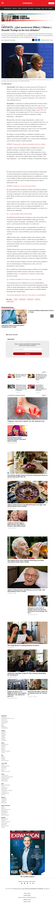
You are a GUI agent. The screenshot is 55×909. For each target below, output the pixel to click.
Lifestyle (3, 813)
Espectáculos (4, 744)
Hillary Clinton (22, 299)
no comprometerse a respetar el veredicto (29, 274)
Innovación (4, 791)
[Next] (52, 316)
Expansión (4, 715)
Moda (2, 748)
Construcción (4, 775)
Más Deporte (4, 812)
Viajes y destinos (5, 821)
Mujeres (50, 8)
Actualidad (4, 798)
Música (3, 770)
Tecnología (37, 8)
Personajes (4, 823)
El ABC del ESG (5, 793)
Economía (24, 8)
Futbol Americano (5, 809)
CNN (28, 202)
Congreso (3, 734)
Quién (2, 743)
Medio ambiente (5, 785)
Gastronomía (4, 819)
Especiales (4, 802)
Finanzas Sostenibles (6, 790)
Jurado (3, 827)
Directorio (27, 901)
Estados (3, 737)
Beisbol (3, 808)
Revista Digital (51, 3)
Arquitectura (4, 779)
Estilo (2, 764)
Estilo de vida (5, 760)
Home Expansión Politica (7, 718)
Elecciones (37, 299)
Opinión (3, 25)
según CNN (40, 110)
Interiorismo (4, 781)
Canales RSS (27, 899)
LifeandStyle (4, 727)
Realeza (3, 745)
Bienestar (3, 824)
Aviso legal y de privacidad (27, 897)
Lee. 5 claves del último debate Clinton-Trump (19, 214)
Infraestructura (5, 778)
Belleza (3, 749)
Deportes (3, 767)
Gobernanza (4, 787)
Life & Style (4, 763)
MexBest (3, 817)
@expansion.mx (27, 883)
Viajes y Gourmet (5, 751)
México (3, 733)
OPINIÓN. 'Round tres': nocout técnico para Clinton (21, 186)
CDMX (3, 736)
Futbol (3, 806)
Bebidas (3, 820)
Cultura (3, 752)
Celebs (3, 759)
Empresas (14, 8)
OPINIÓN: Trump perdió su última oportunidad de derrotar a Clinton (26, 144)
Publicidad (27, 893)
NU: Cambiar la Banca (27, 876)
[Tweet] (33, 40)
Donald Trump (30, 299)
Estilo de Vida (5, 825)
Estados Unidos (10, 301)
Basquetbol (4, 810)
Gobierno (3, 732)
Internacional (31, 8)
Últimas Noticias (7, 8)
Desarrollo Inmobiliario (7, 776)
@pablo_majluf (14, 98)
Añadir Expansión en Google (48, 40)
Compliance (27, 895)
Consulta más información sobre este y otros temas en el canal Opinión (26, 295)
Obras (42, 8)
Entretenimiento (5, 766)
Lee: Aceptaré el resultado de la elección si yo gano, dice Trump (24, 279)
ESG (46, 8)
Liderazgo (4, 800)
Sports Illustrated (5, 805)
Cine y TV (3, 768)
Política (19, 8)
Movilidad (4, 789)
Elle (2, 755)
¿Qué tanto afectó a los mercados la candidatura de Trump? (12, 326)
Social (3, 786)
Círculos (3, 747)
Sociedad (3, 740)
